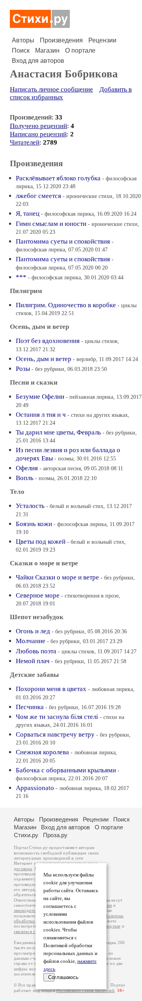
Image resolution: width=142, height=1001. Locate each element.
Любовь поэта (36, 651)
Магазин (47, 50)
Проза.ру (55, 835)
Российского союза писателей (85, 990)
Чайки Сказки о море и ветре (57, 577)
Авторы (23, 40)
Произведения (61, 40)
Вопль (25, 478)
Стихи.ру (26, 835)
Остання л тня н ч (41, 414)
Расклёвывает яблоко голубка (58, 178)
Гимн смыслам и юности (51, 223)
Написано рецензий (38, 134)
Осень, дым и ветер (43, 359)
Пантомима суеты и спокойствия (63, 241)
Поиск (21, 50)
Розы (23, 368)
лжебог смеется (38, 196)
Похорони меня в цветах (51, 689)
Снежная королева (42, 752)
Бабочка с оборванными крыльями (66, 770)
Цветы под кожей (40, 541)
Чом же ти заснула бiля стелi (57, 716)
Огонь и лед (33, 631)
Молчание (30, 641)
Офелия (27, 468)
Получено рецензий (38, 126)
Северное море (38, 595)
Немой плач (33, 661)
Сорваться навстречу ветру (55, 734)
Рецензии (102, 40)
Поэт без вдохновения (48, 341)
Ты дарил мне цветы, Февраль (58, 432)
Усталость (30, 506)
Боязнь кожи (34, 524)
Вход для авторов (38, 60)
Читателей (24, 142)
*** (21, 277)
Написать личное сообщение (51, 89)
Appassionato (35, 788)
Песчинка (30, 707)
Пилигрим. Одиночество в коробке (66, 305)
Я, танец (27, 213)
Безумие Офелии (40, 396)
